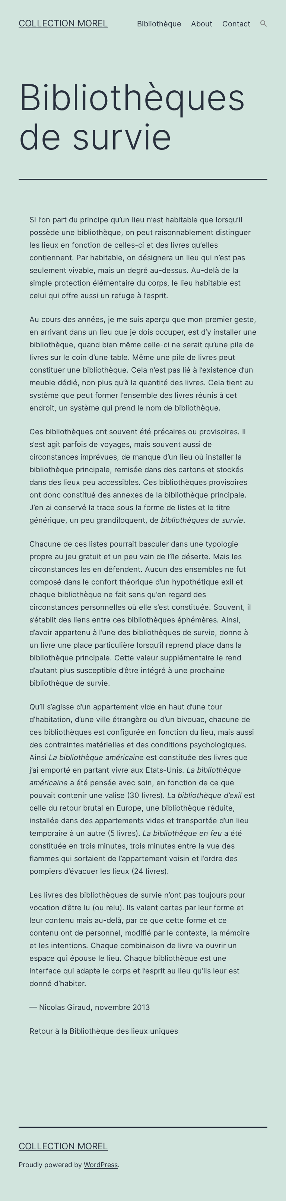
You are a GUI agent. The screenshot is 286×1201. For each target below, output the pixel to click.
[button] (263, 24)
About (201, 23)
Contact (236, 23)
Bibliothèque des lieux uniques (124, 1031)
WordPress (101, 1165)
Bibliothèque (159, 23)
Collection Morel (63, 23)
